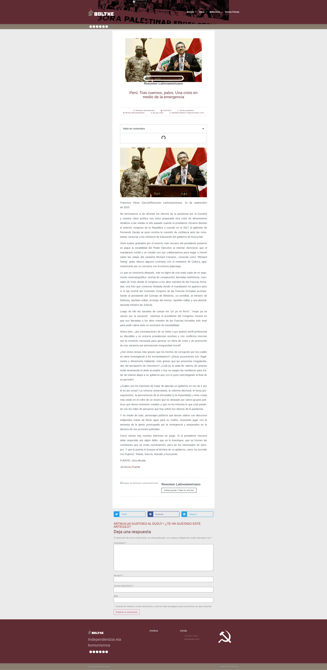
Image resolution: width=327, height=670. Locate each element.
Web (116, 596)
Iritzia (201, 12)
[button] (203, 129)
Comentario (120, 543)
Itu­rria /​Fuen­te (132, 467)
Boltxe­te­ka (215, 12)
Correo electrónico (124, 586)
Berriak (190, 12)
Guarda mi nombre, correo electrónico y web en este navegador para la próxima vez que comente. (164, 606)
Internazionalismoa (137, 113)
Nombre (118, 575)
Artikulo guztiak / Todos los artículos (179, 490)
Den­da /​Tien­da (232, 12)
